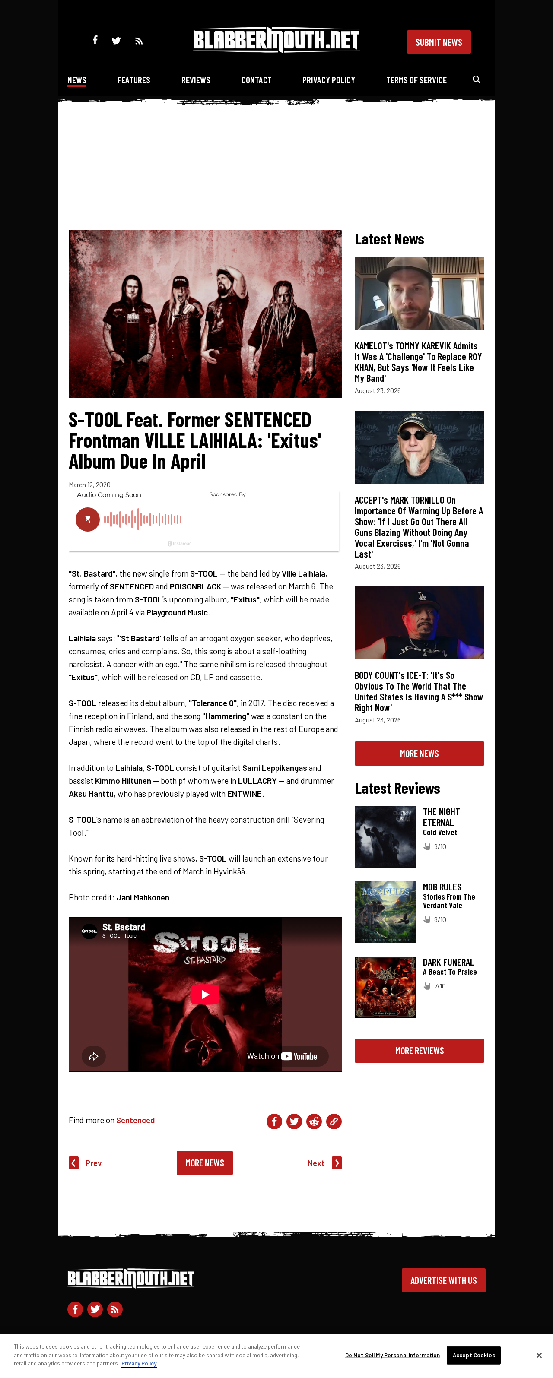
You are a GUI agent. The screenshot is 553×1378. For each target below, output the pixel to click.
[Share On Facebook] (274, 1121)
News (76, 79)
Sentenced (135, 1120)
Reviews (195, 79)
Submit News (439, 42)
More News (204, 1162)
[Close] (539, 1355)
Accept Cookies (474, 1355)
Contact (257, 79)
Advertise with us (443, 1280)
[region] (276, 1356)
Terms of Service (416, 79)
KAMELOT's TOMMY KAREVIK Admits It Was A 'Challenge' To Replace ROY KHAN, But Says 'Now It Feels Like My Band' (418, 361)
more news (419, 753)
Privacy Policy (328, 79)
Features (134, 79)
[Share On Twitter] (294, 1121)
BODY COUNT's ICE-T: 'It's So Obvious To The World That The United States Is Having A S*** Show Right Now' (419, 691)
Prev (94, 1163)
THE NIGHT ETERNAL (441, 816)
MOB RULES (442, 887)
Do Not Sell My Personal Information (392, 1355)
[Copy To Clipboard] (334, 1121)
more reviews (419, 1050)
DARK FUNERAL (448, 962)
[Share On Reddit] (314, 1121)
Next (316, 1163)
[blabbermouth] (276, 50)
